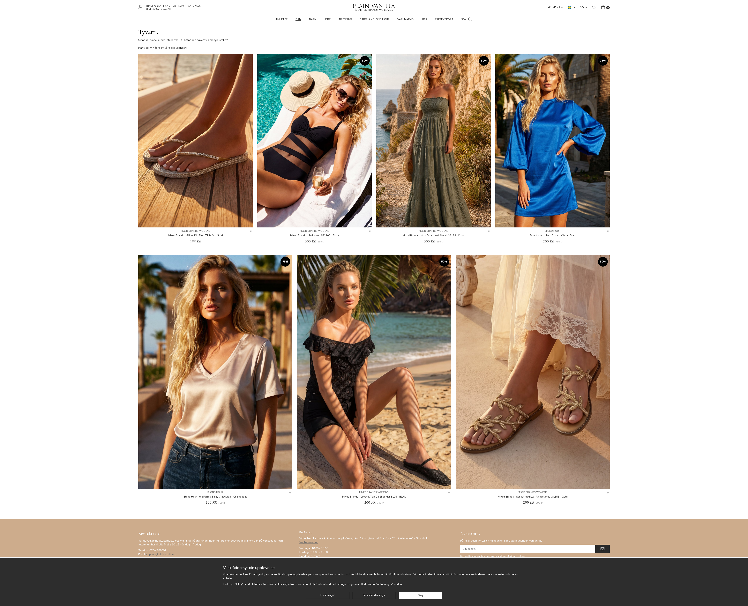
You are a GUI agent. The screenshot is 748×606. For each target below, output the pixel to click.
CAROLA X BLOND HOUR (375, 19)
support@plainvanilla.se (161, 554)
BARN (312, 19)
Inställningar (327, 595)
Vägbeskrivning (308, 542)
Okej (420, 595)
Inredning (345, 19)
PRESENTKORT (444, 19)
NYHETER (282, 19)
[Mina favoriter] (594, 7)
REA (424, 19)
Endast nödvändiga (374, 595)
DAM (298, 19)
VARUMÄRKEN (406, 19)
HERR (327, 19)
